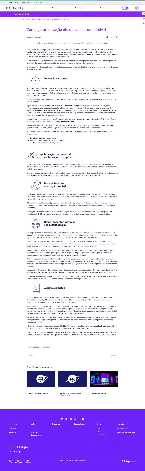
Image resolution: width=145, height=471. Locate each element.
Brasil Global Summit (99, 393)
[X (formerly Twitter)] (112, 37)
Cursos (98, 428)
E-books (98, 431)
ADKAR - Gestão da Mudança (38, 393)
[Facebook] (107, 37)
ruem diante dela (67, 121)
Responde (55, 8)
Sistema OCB (12, 428)
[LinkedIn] (116, 37)
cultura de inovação (34, 347)
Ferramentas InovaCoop (102, 437)
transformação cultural (95, 332)
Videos (98, 440)
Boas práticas (80, 8)
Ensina (102, 8)
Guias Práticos (100, 434)
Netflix (63, 326)
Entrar (124, 8)
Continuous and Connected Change (65, 106)
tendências (46, 347)
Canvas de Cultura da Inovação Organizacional (70, 394)
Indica (34, 8)
